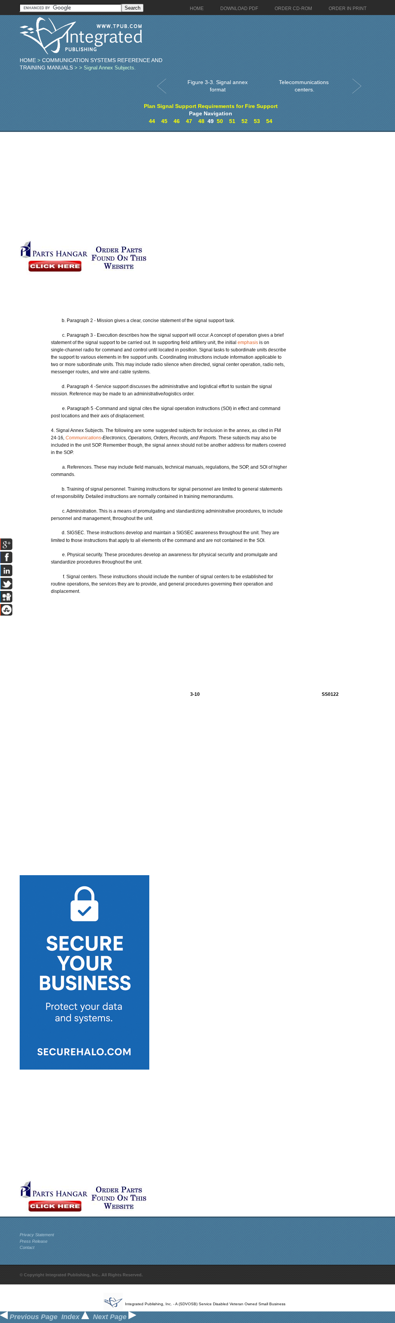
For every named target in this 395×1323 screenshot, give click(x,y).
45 (164, 121)
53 (257, 121)
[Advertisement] (184, 186)
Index (71, 1317)
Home (28, 60)
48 (201, 121)
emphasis (248, 342)
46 (177, 121)
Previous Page (32, 1317)
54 (269, 121)
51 (232, 121)
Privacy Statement (37, 1234)
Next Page (110, 1317)
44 (152, 121)
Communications (83, 437)
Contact (27, 1247)
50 (220, 121)
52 (244, 121)
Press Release (33, 1241)
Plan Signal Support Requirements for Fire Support (211, 106)
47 (189, 121)
